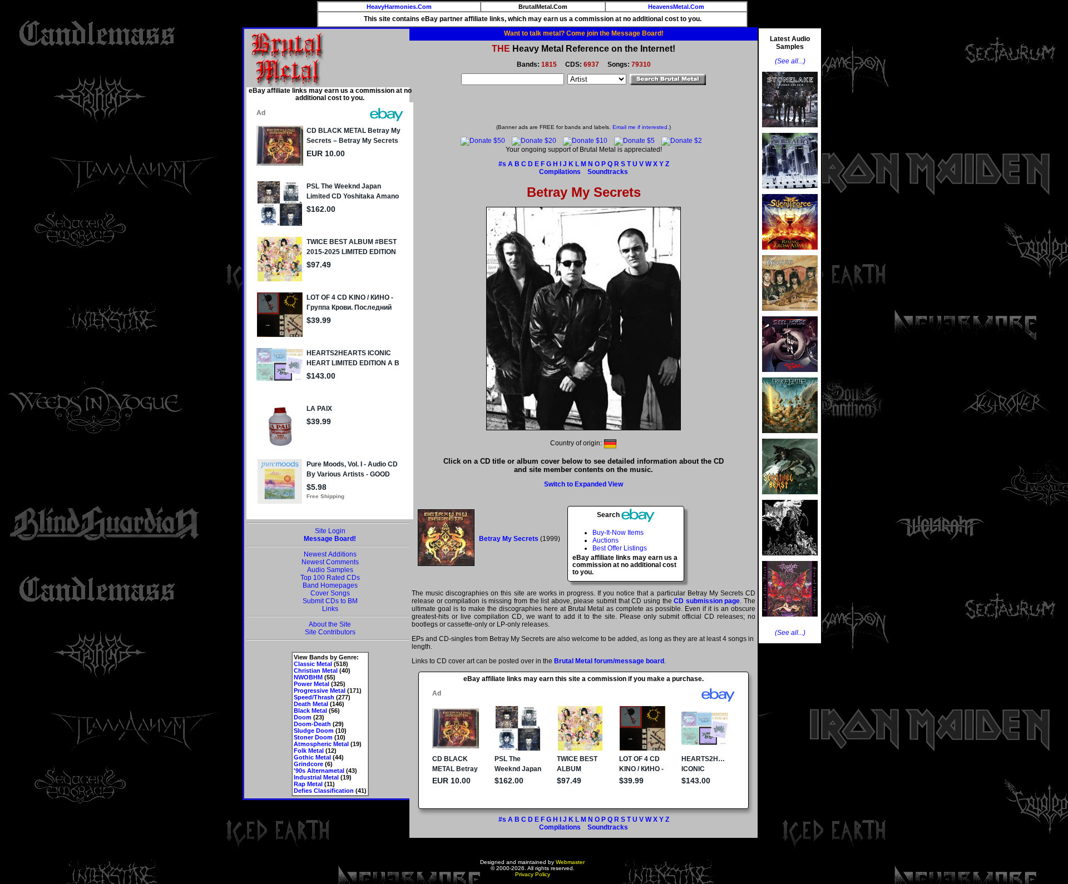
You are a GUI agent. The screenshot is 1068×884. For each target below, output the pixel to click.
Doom (303, 717)
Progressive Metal (319, 690)
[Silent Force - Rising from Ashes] (790, 253)
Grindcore (308, 764)
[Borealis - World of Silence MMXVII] (790, 192)
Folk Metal (309, 750)
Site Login (330, 531)
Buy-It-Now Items (618, 533)
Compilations (560, 172)
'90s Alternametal (319, 770)
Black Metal (310, 710)
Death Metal (311, 704)
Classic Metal (313, 663)
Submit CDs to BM (330, 601)
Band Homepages (330, 585)
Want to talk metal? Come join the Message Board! (584, 33)
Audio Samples (330, 570)
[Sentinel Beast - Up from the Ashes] (790, 497)
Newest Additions (330, 554)
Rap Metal (308, 784)
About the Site (330, 624)
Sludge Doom (314, 730)
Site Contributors (330, 632)
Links (330, 609)
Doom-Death (312, 724)
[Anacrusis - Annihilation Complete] (790, 314)
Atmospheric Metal (321, 744)
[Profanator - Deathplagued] (790, 559)
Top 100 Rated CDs (330, 578)
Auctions (605, 540)
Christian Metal (316, 670)
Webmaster (570, 862)
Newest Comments (330, 562)
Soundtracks (607, 172)
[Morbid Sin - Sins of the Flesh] (790, 620)
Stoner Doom (313, 737)
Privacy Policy (532, 874)
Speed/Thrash (314, 697)
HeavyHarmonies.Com (399, 6)
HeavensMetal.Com (676, 6)
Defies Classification (324, 790)
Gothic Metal (312, 757)
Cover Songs (330, 593)
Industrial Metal (316, 777)
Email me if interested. (640, 127)
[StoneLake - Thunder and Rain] (790, 131)
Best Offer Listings (619, 548)
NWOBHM (308, 677)
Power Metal (311, 684)
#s (502, 164)
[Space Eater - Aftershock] (790, 436)
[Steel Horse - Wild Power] (790, 375)
